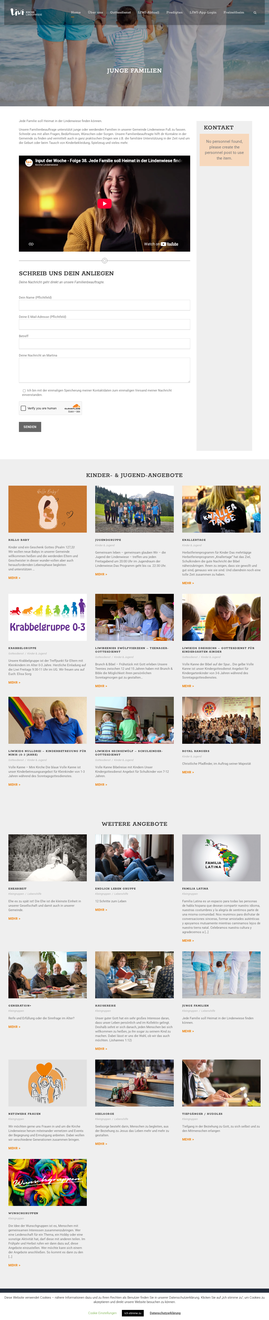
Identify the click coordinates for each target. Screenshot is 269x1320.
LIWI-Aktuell (148, 12)
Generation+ (20, 1005)
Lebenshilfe (34, 893)
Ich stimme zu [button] (132, 1313)
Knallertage (221, 503)
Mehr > (14, 578)
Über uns (95, 12)
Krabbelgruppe (48, 611)
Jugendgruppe (134, 503)
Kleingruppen (16, 893)
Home (76, 12)
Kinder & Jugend (105, 545)
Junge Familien (195, 1005)
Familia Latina (195, 888)
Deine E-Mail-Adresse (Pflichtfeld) (42, 317)
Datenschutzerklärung (165, 1313)
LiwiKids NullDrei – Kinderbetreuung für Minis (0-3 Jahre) (48, 714)
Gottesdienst (120, 12)
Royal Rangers (221, 714)
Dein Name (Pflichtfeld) (35, 297)
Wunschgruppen (23, 1213)
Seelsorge (104, 1114)
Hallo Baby (47, 503)
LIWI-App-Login (203, 12)
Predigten (174, 12)
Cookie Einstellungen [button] (102, 1313)
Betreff (23, 336)
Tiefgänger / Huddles (202, 1114)
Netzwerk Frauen (24, 1114)
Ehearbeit (17, 888)
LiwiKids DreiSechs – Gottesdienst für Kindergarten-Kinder (221, 611)
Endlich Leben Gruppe (115, 888)
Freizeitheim (234, 12)
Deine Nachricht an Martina (38, 355)
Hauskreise (105, 1005)
